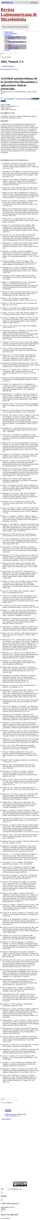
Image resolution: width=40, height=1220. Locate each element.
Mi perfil (7, 50)
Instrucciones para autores (17, 42)
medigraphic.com (9, 43)
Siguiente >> (12, 66)
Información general (15, 37)
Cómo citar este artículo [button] (23, 99)
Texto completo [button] (8, 99)
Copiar (3, 1209)
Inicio (10, 45)
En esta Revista (7, 1102)
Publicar (6, 40)
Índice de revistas (15, 47)
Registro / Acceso (13, 48)
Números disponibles (10, 33)
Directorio (11, 38)
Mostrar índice (8, 32)
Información (8, 35)
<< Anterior (4, 66)
